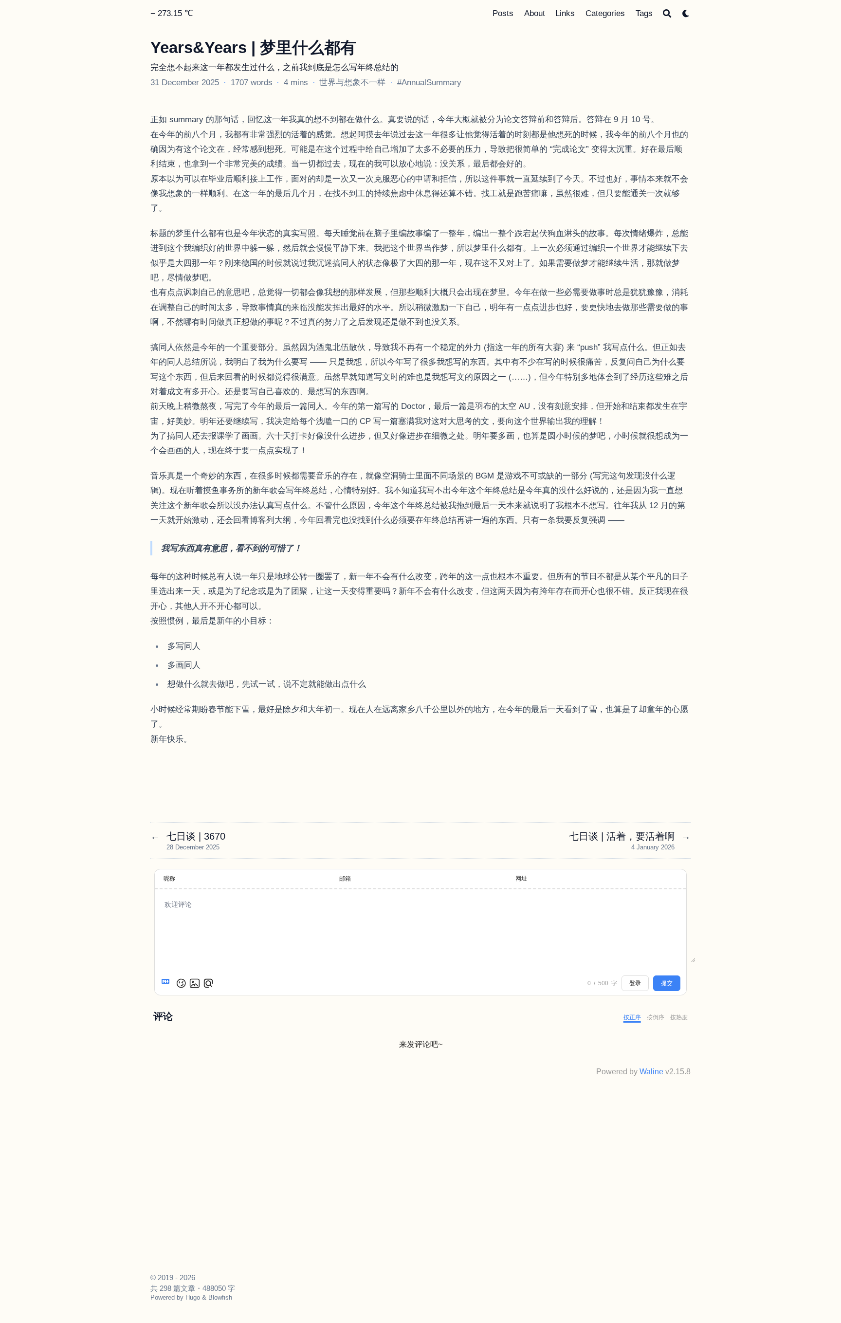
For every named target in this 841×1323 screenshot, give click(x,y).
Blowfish (220, 1297)
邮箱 (345, 878)
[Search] (667, 13)
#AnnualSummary (429, 82)
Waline (651, 1071)
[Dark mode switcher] (686, 13)
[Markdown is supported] (167, 983)
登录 (635, 983)
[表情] (181, 983)
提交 (667, 983)
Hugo (192, 1297)
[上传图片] (195, 983)
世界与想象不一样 (352, 82)
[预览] (208, 983)
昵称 (169, 878)
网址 (521, 878)
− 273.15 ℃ (171, 13)
